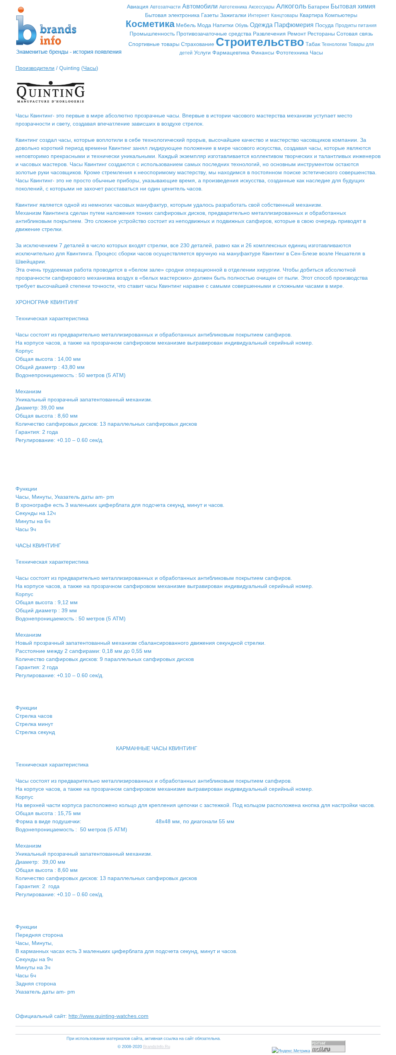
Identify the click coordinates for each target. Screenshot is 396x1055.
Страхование (197, 44)
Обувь (241, 25)
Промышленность (152, 34)
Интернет (259, 15)
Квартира (311, 15)
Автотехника (233, 7)
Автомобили (200, 6)
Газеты (209, 15)
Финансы (262, 52)
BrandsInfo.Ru (156, 1046)
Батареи (318, 6)
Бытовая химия (353, 6)
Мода (204, 25)
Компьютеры (341, 15)
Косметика (150, 24)
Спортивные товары (153, 44)
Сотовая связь (354, 34)
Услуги (202, 52)
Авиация (137, 6)
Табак (313, 44)
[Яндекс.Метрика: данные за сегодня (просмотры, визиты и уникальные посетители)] (291, 1051)
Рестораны (321, 34)
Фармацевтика (230, 52)
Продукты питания (356, 25)
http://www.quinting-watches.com (108, 1016)
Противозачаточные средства (213, 34)
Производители (35, 68)
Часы (316, 52)
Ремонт (296, 34)
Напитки (223, 25)
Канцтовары (284, 15)
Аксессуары (262, 7)
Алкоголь (291, 6)
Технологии (334, 44)
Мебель (186, 25)
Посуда (324, 25)
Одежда (261, 25)
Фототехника (292, 52)
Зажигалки (233, 15)
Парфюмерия (294, 25)
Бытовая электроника (172, 15)
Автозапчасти (165, 7)
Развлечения (269, 34)
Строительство (260, 42)
